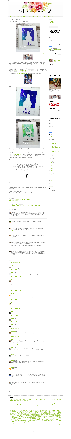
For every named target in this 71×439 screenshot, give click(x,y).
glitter (11, 417)
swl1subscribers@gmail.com (54, 49)
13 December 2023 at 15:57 (15, 321)
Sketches (18, 16)
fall (54, 414)
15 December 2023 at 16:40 (16, 364)
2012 (51, 184)
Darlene (13, 279)
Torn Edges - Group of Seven (56, 144)
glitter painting (14, 417)
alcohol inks (14, 205)
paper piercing (33, 421)
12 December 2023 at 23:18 (15, 255)
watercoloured (20, 429)
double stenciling (47, 413)
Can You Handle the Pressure (21, 288)
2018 (51, 176)
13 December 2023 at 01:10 (16, 269)
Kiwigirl (12, 367)
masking (51, 419)
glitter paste (18, 417)
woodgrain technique (37, 429)
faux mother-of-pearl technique (29, 415)
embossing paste (33, 414)
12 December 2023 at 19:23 (15, 230)
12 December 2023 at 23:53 (16, 262)
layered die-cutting (52, 418)
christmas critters (12, 411)
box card (40, 410)
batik (18, 410)
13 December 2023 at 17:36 (15, 344)
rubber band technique (17, 423)
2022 (51, 170)
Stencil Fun (42, 288)
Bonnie (12, 360)
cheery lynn (53, 410)
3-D (10, 399)
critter (31, 205)
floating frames (57, 415)
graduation (25, 417)
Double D (27, 288)
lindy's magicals (15, 419)
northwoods (57, 420)
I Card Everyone (14, 302)
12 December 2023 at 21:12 (15, 246)
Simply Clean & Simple (15, 289)
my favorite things (32, 420)
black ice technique (25, 410)
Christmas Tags (53, 143)
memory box (56, 419)
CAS (16, 205)
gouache (22, 417)
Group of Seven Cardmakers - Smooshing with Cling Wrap (19, 199)
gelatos (25, 416)
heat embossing (43, 417)
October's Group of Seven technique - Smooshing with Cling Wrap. (34, 53)
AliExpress (24, 399)
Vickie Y (12, 354)
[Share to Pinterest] (22, 204)
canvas (46, 410)
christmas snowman (24, 411)
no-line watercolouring (46, 420)
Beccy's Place (38, 399)
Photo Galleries (31, 16)
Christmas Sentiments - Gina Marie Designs (21, 70)
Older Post (45, 390)
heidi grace (59, 417)
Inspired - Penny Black (17, 154)
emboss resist (16, 414)
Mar (52, 165)
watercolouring (27, 429)
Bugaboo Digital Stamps (47, 399)
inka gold (33, 418)
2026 (51, 136)
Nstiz (12, 311)
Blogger (46, 431)
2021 (51, 171)
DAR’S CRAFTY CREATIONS (16, 287)
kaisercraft (42, 418)
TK (11, 227)
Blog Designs (52, 22)
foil (60, 415)
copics (22, 412)
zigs (41, 429)
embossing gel (21, 414)
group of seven (34, 205)
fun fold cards (16, 416)
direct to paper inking (22, 413)
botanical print (36, 410)
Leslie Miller (13, 373)
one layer (16, 421)
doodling (37, 413)
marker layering (38, 419)
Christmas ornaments (42, 400)
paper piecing (28, 421)
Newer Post (11, 390)
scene (32, 423)
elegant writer (12, 414)
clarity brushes (39, 411)
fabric (53, 414)
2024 (51, 139)
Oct (51, 155)
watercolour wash (15, 429)
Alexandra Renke (18, 399)
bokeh (33, 410)
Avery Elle (34, 399)
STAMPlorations (54, 404)
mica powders (12, 420)
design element (53, 412)
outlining (19, 421)
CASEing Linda (53, 146)
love (19, 419)
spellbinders (16, 424)
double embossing (42, 413)
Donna (12, 318)
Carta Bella (27, 400)
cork (26, 412)
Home (10, 16)
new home (40, 420)
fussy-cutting (21, 416)
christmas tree (35, 411)
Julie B (12, 265)
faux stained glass (39, 415)
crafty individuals (33, 412)
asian (11, 410)
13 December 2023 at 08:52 (16, 299)
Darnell (12, 347)
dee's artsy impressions (47, 412)
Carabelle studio (22, 400)
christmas (24, 205)
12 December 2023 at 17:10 (15, 223)
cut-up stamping (40, 412)
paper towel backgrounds (48, 421)
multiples (27, 420)
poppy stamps (24, 422)
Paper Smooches (57, 403)
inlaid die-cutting (38, 418)
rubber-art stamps (24, 423)
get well (40, 416)
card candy (49, 410)
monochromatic (23, 420)
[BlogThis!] (20, 204)
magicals (21, 419)
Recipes (51, 21)
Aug (52, 158)
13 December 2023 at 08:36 (16, 290)
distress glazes (34, 413)
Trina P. (12, 324)
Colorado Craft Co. (49, 400)
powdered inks (30, 422)
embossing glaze (26, 414)
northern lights (52, 420)
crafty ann (29, 412)
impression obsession (17, 418)
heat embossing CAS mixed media (52, 417)
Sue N (12, 293)
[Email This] (19, 204)
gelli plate (27, 416)
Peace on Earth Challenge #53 (22, 73)
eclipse (60, 413)
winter (32, 429)
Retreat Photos (50, 16)
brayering (43, 410)
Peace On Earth (37, 288)
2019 (51, 174)
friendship (12, 416)
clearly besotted (48, 411)
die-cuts (57, 412)
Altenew (27, 399)
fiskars (53, 415)
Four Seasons (32, 288)
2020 (51, 173)
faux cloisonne (57, 414)
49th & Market (13, 399)
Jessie (14, 16)
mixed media (17, 420)
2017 (51, 177)
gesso (38, 416)
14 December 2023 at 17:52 (15, 357)
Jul (51, 159)
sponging (44, 424)
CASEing (18, 400)
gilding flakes (47, 416)
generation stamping (32, 416)
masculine (48, 419)
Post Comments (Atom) (18, 391)
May (52, 162)
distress (30, 413)
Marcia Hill (13, 331)
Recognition (44, 16)
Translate (57, 28)
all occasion (55, 409)
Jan (51, 168)
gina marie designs (53, 416)
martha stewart (43, 419)
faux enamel (16, 415)
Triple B (25, 289)
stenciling (41, 425)
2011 (51, 186)
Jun (51, 161)
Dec (52, 142)
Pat (12, 211)
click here (43, 64)
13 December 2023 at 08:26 (16, 276)
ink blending (23, 418)
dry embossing (53, 413)
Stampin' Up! (40, 405)
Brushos (41, 399)
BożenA (12, 381)
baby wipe (15, 410)
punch (43, 422)
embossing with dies (40, 414)
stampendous (58, 424)
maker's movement (26, 419)
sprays (52, 424)
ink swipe (30, 418)
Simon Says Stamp (27, 405)
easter (58, 413)
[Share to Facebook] (21, 204)
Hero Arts (27, 402)
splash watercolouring (23, 424)
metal (60, 419)
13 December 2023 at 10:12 (15, 308)
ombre (13, 421)
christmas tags (29, 411)
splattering (29, 424)
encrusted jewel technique (47, 414)
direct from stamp (16, 413)
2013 (51, 183)
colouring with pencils (17, 412)
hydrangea (11, 418)
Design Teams (38, 16)
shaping (44, 423)
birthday (20, 410)
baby (12, 410)
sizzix (52, 423)
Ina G (12, 339)
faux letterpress (20, 415)
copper (24, 412)
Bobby (12, 272)
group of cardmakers (30, 417)
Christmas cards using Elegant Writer (55, 152)
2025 (51, 138)
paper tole (38, 421)
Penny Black (19, 404)
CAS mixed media (20, 205)
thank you (35, 426)
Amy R (30, 399)
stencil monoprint (35, 425)
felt (42, 415)
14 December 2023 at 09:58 (16, 351)
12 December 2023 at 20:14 (16, 237)
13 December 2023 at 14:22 (15, 315)
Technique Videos (24, 16)
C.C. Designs (53, 399)
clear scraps (44, 411)
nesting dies (37, 420)
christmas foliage (18, 411)
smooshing (39, 205)
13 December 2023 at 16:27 (15, 328)
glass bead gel (58, 416)
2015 (51, 180)
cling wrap (28, 205)
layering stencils (57, 418)
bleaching (30, 410)
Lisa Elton (13, 220)
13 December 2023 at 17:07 (16, 336)
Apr (51, 164)
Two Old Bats (21, 289)
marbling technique (32, 419)
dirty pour (27, 413)
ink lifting (26, 418)
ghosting (43, 416)
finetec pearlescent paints (47, 415)
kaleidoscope (47, 418)
